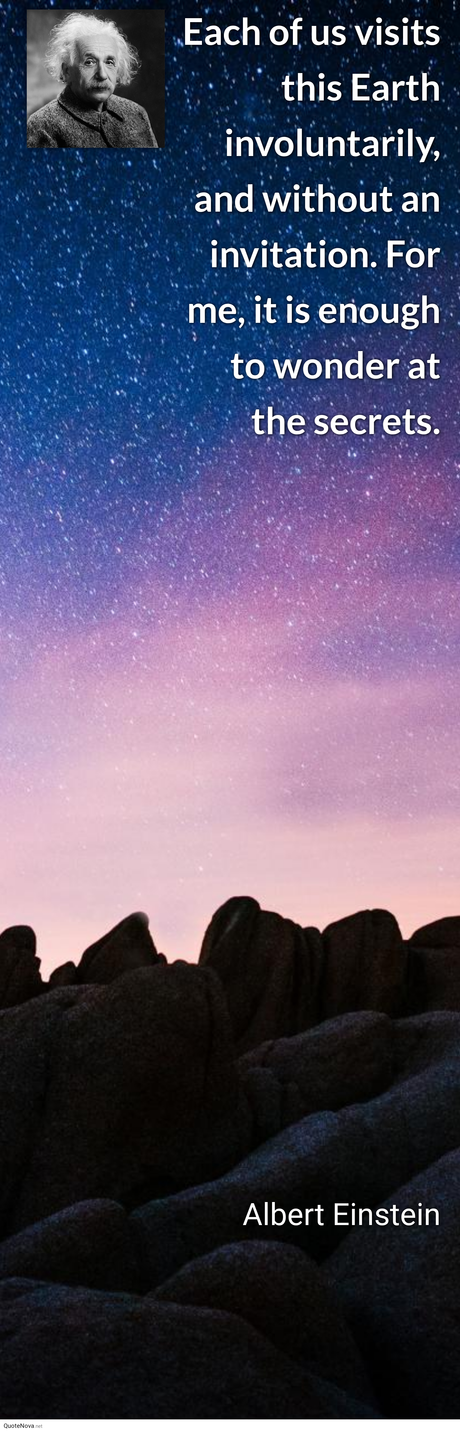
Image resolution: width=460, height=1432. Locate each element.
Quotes (317, 1425)
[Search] (393, 1425)
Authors (284, 1425)
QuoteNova (23, 1425)
